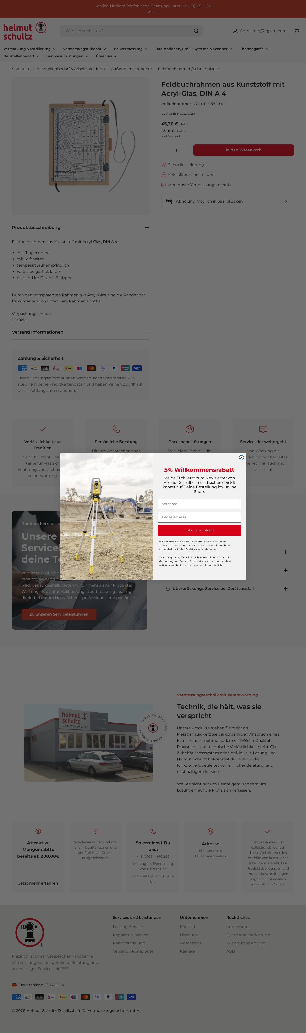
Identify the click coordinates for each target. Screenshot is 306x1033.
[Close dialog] (241, 457)
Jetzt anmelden (199, 530)
